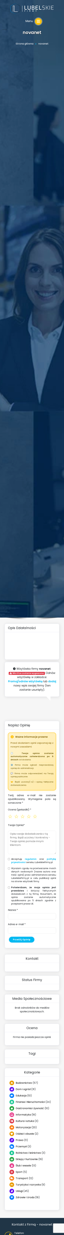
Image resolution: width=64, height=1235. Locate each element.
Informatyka (23, 1114)
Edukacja (21, 1095)
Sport (19, 1172)
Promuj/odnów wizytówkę (25, 681)
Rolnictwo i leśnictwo (28, 1153)
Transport (22, 1178)
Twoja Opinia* (16, 825)
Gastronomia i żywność (30, 1108)
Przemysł (21, 1146)
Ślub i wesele (23, 1165)
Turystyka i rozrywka (28, 1184)
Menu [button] (29, 21)
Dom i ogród (23, 1089)
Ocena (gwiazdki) (19, 809)
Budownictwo (24, 1083)
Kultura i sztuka (25, 1121)
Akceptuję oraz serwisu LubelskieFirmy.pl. (33, 860)
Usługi (19, 1191)
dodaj (52, 681)
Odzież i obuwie (25, 1134)
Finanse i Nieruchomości (30, 1102)
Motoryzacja (23, 1127)
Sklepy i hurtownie (27, 1159)
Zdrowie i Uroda (25, 1197)
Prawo (19, 1140)
